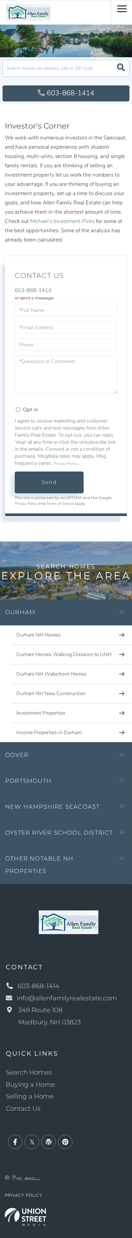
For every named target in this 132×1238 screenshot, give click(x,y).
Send (49, 482)
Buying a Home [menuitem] (30, 1084)
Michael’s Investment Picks (62, 221)
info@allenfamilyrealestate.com (67, 998)
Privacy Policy (66, 463)
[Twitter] (32, 1142)
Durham (20, 612)
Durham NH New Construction (51, 693)
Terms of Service (60, 503)
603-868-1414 (70, 93)
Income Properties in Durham (49, 732)
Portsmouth (28, 780)
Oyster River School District (59, 832)
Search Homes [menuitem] (29, 1072)
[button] (121, 68)
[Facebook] (15, 1142)
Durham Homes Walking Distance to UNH (63, 654)
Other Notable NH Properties (39, 865)
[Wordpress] (48, 1142)
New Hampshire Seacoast (52, 806)
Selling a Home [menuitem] (30, 1096)
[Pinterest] (65, 1142)
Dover (17, 754)
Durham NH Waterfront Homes (51, 674)
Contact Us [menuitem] (23, 1108)
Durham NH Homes (38, 635)
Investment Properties (40, 713)
